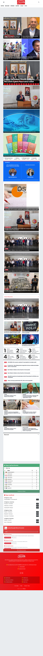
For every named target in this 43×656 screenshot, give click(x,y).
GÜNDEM (12, 5)
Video (21, 585)
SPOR (26, 5)
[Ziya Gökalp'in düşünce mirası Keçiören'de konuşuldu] (21, 241)
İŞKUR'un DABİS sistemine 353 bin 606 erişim (10, 357)
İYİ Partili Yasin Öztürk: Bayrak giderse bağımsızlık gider (35, 357)
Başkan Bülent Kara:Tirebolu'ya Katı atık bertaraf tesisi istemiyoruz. (23, 357)
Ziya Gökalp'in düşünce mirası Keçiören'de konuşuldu (18, 369)
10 (26, 84)
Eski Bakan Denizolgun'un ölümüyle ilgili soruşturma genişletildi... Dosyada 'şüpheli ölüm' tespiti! (30, 396)
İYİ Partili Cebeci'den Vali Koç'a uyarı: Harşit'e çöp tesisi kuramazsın (35, 351)
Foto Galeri (16, 585)
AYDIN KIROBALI (13, 177)
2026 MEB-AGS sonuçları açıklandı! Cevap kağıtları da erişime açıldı (22, 362)
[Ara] (39, 2)
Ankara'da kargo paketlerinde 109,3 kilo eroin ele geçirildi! (20, 380)
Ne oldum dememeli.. (13, 164)
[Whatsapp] (20, 573)
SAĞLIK (21, 5)
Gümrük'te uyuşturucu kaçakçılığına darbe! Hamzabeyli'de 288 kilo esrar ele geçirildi (12, 413)
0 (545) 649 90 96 (8, 543)
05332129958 (22, 566)
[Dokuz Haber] (21, 2)
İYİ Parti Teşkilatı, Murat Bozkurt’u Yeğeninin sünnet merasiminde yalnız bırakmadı (10, 351)
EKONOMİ (7, 5)
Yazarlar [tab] (7, 162)
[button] (4, 73)
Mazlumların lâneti (30, 164)
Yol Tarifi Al (14, 537)
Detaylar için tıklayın (21, 491)
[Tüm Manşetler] (38, 296)
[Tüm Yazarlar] (38, 162)
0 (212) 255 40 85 (8, 537)
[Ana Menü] (3, 2)
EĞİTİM (2, 5)
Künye (29, 585)
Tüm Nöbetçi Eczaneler (22, 550)
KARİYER (17, 5)
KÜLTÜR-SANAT (25, 427)
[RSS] (22, 573)
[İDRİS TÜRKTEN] (30, 172)
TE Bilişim (24, 588)
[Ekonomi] (38, 434)
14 (35, 84)
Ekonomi (6, 434)
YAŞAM (8, 355)
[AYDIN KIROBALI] (13, 172)
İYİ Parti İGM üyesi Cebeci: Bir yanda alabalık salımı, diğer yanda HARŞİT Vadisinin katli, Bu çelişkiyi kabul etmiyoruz (23, 351)
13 (33, 84)
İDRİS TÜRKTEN (30, 177)
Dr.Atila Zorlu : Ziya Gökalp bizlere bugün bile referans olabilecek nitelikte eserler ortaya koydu (30, 429)
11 (28, 84)
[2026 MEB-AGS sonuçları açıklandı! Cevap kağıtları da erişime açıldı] (15, 197)
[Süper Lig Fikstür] (38, 495)
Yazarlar (25, 585)
